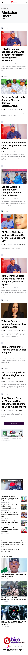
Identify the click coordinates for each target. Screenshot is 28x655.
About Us (21, 649)
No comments (19, 63)
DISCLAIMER (10, 650)
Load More (13, 423)
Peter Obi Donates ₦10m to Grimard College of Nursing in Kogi (10, 514)
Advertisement (14, 649)
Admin (4, 63)
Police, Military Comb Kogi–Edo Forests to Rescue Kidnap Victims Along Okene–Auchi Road (13, 622)
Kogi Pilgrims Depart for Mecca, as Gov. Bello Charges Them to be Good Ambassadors (13, 402)
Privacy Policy (18, 650)
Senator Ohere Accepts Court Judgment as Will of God (13, 145)
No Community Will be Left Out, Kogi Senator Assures (13, 375)
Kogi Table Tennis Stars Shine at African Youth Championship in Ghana (10, 506)
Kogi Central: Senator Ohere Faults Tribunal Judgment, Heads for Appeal (12, 280)
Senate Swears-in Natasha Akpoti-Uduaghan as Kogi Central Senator (11, 191)
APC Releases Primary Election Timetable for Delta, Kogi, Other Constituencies (9, 498)
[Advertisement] (14, 458)
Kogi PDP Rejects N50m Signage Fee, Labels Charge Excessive (9, 529)
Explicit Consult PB (18, 646)
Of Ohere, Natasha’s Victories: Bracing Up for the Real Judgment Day (13, 236)
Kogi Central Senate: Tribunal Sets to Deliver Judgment (13, 349)
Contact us (6, 649)
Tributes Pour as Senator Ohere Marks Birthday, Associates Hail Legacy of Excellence (12, 55)
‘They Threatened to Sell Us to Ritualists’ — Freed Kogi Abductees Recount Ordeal (13, 598)
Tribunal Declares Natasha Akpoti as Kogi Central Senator (13, 324)
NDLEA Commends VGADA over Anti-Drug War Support (9, 521)
